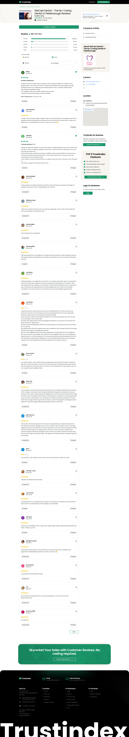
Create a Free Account (63, 659)
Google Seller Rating (73, 705)
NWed (27, 71)
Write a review (50, 27)
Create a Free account (93, 144)
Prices (46, 691)
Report (74, 101)
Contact (46, 699)
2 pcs (55, 57)
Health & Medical (31, 6)
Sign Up (69, 694)
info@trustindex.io (24, 715)
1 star (24, 50)
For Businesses (103, 2)
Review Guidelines (72, 702)
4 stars (25, 41)
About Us (46, 694)
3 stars (25, 44)
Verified (26, 63)
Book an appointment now (77, 680)
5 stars (25, 38)
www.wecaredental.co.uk (92, 81)
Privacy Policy (71, 699)
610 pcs (27, 57)
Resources (47, 697)
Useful (25, 101)
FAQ (68, 708)
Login (87, 193)
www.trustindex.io (24, 713)
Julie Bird (28, 135)
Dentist (38, 6)
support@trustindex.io (52, 680)
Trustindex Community (28, 706)
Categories (92, 2)
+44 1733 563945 (90, 84)
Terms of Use (71, 697)
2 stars (25, 47)
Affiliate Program (49, 702)
